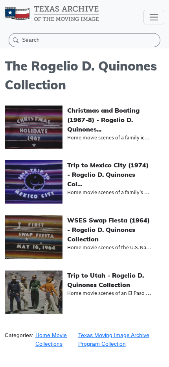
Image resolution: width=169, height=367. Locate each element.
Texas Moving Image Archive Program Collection (113, 339)
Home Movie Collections (51, 339)
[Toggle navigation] (153, 17)
